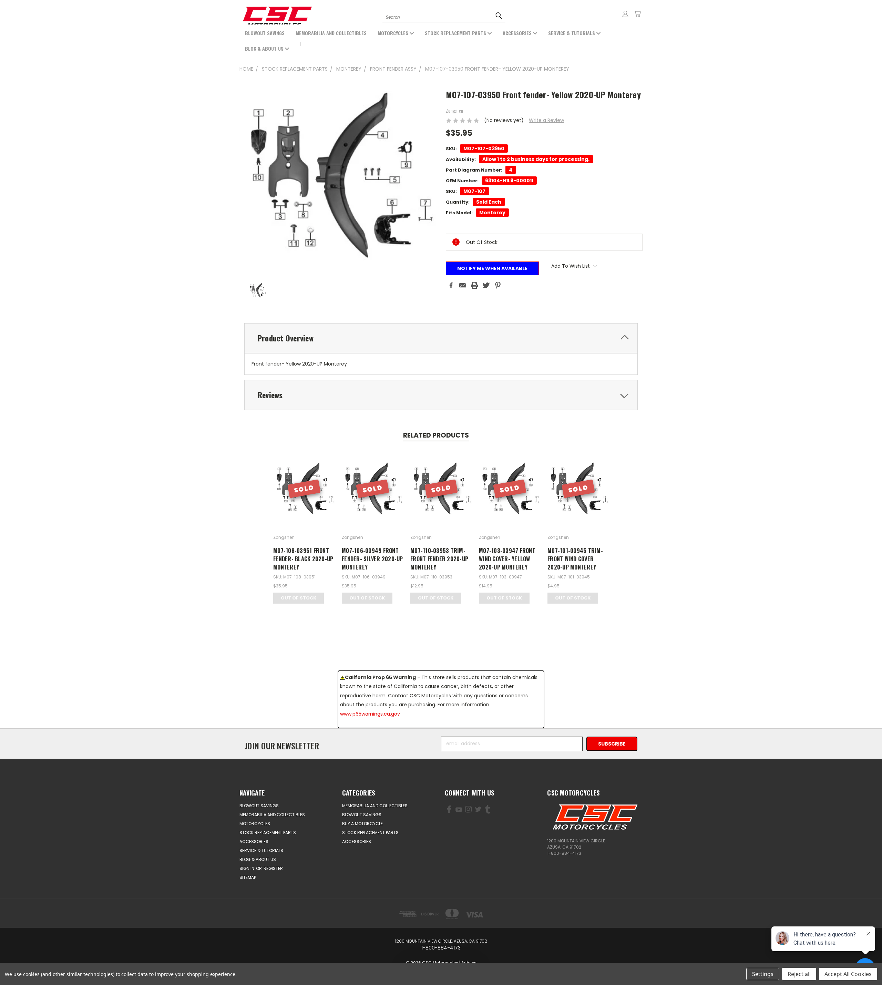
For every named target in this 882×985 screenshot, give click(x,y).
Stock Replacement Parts (456, 33)
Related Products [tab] (436, 435)
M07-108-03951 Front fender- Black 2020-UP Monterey (303, 558)
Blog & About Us (265, 48)
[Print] (474, 285)
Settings (762, 974)
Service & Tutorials (572, 33)
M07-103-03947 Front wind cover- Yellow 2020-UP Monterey (507, 558)
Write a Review (546, 120)
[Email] (462, 285)
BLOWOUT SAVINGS (265, 33)
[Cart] (637, 13)
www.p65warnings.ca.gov (370, 713)
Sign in (247, 868)
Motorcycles (394, 33)
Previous (33, 963)
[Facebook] (451, 285)
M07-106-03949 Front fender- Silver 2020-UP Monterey (372, 558)
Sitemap (247, 877)
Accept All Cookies (848, 974)
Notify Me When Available (492, 268)
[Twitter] (486, 285)
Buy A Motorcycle (362, 824)
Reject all (799, 974)
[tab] (441, 338)
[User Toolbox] (625, 13)
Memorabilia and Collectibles (331, 33)
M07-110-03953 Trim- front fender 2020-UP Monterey (439, 558)
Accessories (518, 33)
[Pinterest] (497, 285)
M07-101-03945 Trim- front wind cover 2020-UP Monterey (575, 558)
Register (273, 868)
